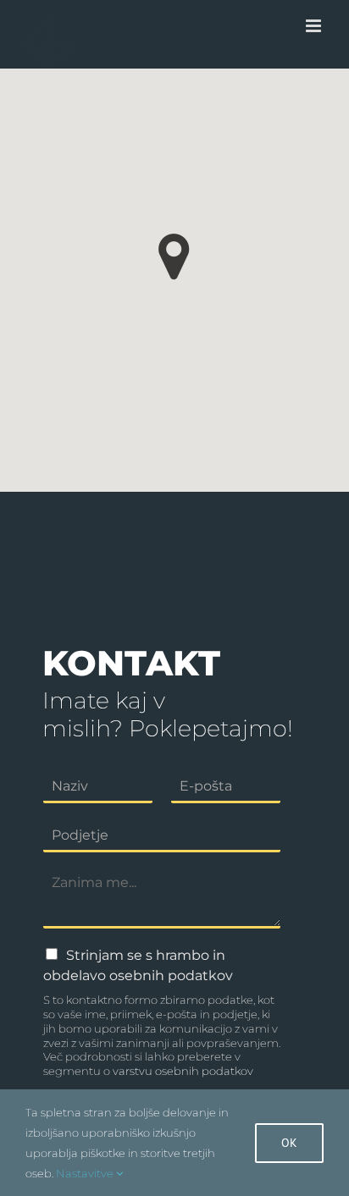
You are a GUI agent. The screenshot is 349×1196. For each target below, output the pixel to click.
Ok (289, 1142)
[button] (174, 257)
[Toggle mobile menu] (315, 26)
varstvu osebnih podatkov (183, 1071)
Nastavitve (86, 1173)
